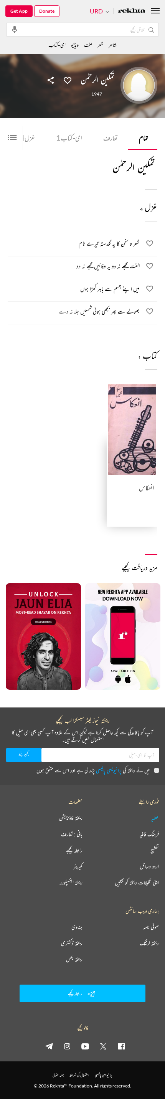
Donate (46, 11)
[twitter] (103, 1046)
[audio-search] (14, 29)
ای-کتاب (69, 137)
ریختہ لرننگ (149, 943)
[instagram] (67, 1046)
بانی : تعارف (71, 834)
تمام (143, 137)
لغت (88, 44)
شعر (100, 44)
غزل (27, 137)
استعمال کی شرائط (79, 1075)
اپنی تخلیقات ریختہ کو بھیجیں (137, 882)
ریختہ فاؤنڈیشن (70, 818)
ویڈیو (75, 44)
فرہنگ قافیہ (149, 834)
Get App (19, 11)
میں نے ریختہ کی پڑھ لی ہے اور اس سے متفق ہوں (93, 770)
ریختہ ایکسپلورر (71, 882)
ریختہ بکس (74, 959)
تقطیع (154, 850)
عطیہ (155, 818)
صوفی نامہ (151, 927)
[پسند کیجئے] (67, 80)
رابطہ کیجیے (74, 850)
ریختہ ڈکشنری (71, 943)
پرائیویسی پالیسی (109, 770)
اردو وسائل (149, 866)
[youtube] (85, 1046)
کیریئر (77, 866)
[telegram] (49, 1046)
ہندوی (76, 927)
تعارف (110, 137)
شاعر (113, 44)
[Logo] (132, 11)
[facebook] (121, 1046)
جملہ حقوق (58, 1075)
